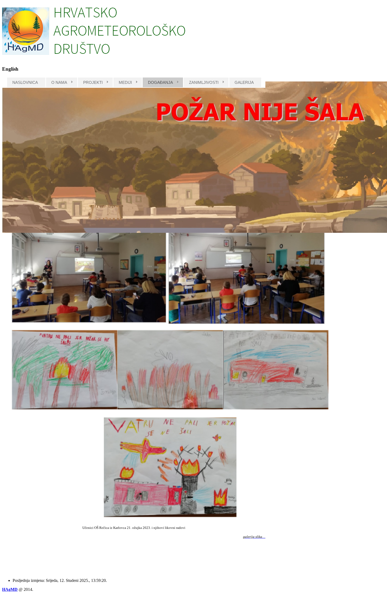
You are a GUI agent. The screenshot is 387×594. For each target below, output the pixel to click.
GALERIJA (244, 82)
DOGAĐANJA (160, 82)
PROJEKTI (93, 82)
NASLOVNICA (25, 82)
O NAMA (59, 82)
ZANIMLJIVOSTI (204, 82)
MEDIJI (125, 82)
